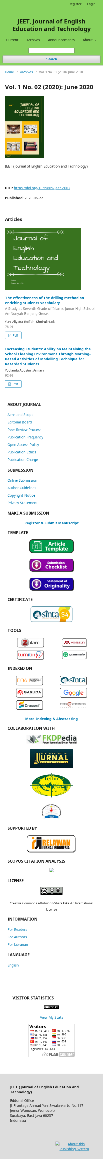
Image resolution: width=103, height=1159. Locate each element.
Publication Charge (23, 459)
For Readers (17, 929)
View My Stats (51, 1017)
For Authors (17, 937)
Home (9, 72)
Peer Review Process (25, 429)
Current (12, 39)
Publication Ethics (22, 452)
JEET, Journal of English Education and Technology (51, 25)
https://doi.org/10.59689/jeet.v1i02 (42, 188)
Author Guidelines (22, 487)
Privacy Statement (23, 502)
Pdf (15, 335)
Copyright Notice (21, 495)
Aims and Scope (21, 414)
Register (75, 3)
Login (91, 3)
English (13, 965)
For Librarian (18, 944)
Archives (33, 39)
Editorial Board (20, 422)
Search (51, 59)
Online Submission (22, 480)
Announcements (61, 39)
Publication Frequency (25, 437)
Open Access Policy (23, 444)
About (88, 39)
